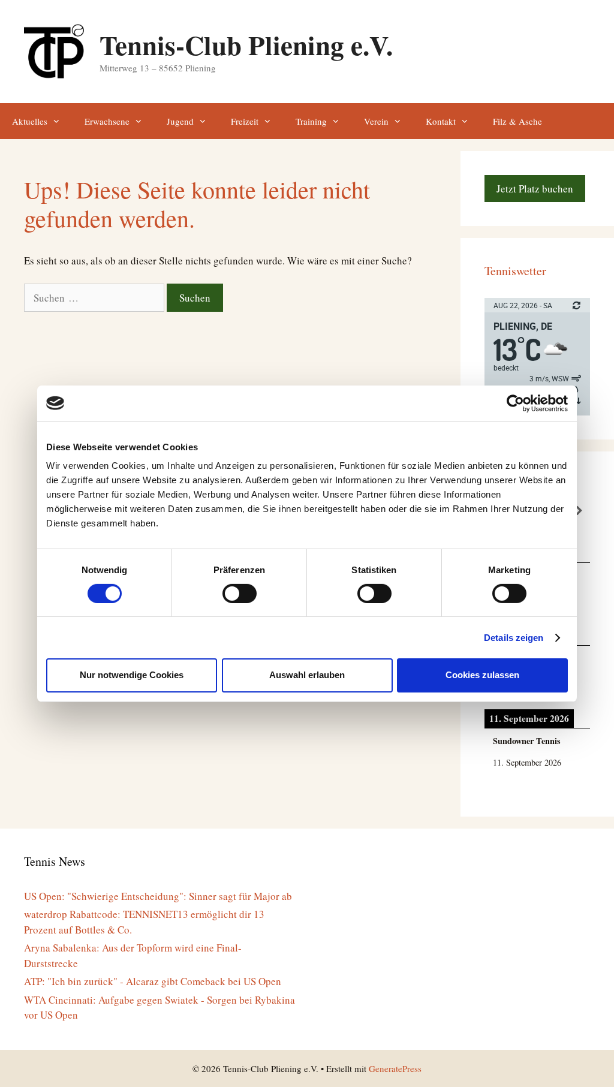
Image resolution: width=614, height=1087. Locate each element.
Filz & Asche (517, 121)
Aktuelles (29, 121)
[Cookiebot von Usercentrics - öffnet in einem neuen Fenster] (515, 403)
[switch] (239, 593)
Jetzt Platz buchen (534, 188)
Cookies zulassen (482, 675)
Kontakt (441, 121)
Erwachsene (107, 121)
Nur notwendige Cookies (131, 675)
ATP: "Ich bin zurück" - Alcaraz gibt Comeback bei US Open (152, 981)
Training (311, 121)
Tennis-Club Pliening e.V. (246, 44)
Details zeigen (513, 638)
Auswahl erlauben (307, 675)
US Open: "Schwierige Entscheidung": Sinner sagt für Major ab (158, 896)
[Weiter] (579, 511)
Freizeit (244, 121)
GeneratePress (395, 1068)
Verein (376, 121)
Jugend (180, 121)
